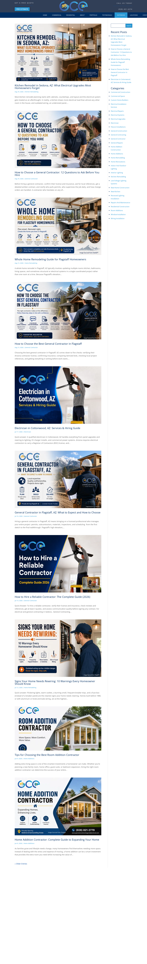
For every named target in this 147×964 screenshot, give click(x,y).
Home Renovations (118, 162)
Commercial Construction (120, 92)
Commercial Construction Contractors (95, 883)
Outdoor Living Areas (89, 923)
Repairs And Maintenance (120, 202)
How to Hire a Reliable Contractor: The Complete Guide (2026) (52, 597)
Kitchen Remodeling (31, 92)
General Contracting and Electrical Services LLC (64, 956)
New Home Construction (120, 188)
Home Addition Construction (92, 911)
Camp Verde (118, 900)
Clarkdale (117, 904)
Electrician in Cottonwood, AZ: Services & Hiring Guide (47, 428)
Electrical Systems (117, 115)
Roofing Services (88, 927)
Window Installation (118, 214)
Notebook (121, 15)
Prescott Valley (119, 918)
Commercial (56, 15)
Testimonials (107, 15)
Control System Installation (91, 895)
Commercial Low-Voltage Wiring (93, 891)
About (82, 15)
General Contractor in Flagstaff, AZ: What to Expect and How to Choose (57, 512)
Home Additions (29, 759)
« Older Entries (21, 864)
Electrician (27, 432)
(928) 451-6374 (125, 9)
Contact (63, 911)
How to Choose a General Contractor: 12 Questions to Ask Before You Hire (57, 174)
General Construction (119, 131)
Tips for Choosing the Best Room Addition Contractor (47, 755)
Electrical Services (88, 931)
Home (45, 15)
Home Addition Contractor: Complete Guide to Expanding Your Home (57, 839)
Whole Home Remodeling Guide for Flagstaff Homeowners (50, 259)
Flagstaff (117, 922)
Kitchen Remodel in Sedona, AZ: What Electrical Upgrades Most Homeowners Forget (53, 87)
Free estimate (22, 9)
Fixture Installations (118, 127)
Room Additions (117, 210)
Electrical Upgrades (118, 119)
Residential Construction (120, 206)
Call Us (140, 960)
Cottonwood (118, 896)
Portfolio (93, 15)
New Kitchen (115, 191)
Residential (70, 15)
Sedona (116, 893)
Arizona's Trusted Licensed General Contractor (95, 956)
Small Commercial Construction (93, 887)
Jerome (116, 907)
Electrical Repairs (117, 111)
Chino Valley (118, 911)
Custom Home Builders (119, 100)
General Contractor (31, 179)
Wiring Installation (117, 218)
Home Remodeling (31, 263)
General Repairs (117, 143)
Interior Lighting (117, 173)
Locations (134, 15)
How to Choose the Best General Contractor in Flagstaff (48, 343)
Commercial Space (118, 96)
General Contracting (118, 135)
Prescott (116, 914)
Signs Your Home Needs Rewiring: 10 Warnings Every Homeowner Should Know (55, 682)
